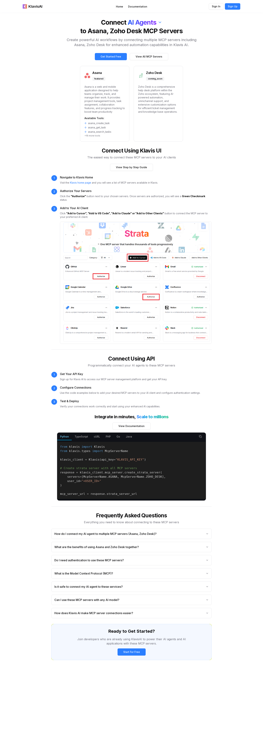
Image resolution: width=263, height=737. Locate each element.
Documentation (137, 6)
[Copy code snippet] (200, 436)
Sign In (216, 6)
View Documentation (131, 426)
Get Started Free (111, 56)
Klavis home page (80, 182)
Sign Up (232, 6)
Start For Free (131, 651)
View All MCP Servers (149, 56)
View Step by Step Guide (131, 167)
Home (119, 6)
